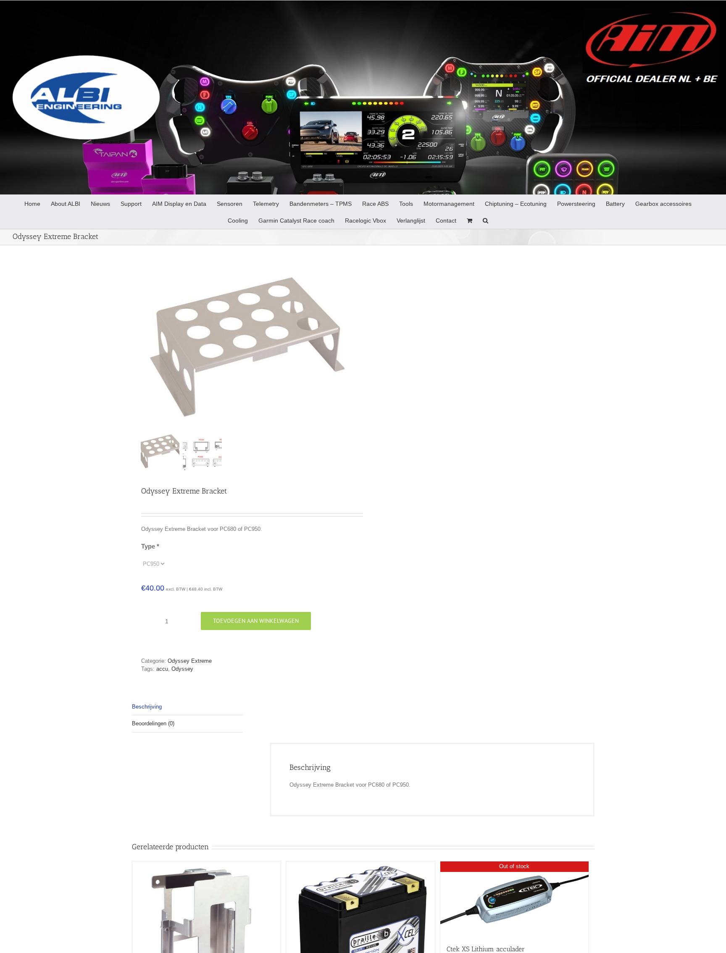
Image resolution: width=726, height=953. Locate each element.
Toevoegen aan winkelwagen (256, 621)
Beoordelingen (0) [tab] (153, 723)
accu (162, 669)
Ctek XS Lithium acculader (486, 949)
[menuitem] (32, 203)
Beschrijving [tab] (147, 707)
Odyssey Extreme (190, 661)
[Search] (485, 220)
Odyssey (182, 669)
